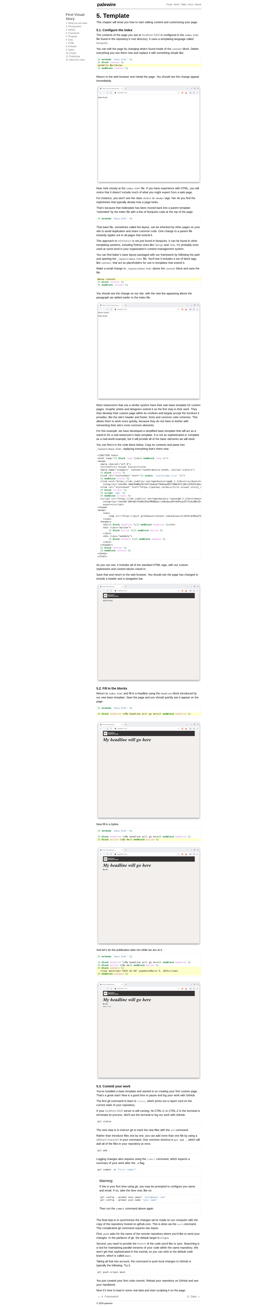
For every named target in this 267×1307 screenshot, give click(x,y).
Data (191, 1296)
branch (141, 1243)
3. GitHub (70, 30)
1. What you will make (76, 23)
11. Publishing (73, 56)
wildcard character (107, 1139)
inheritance (124, 240)
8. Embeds (71, 46)
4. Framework (72, 33)
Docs (190, 4)
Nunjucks (102, 43)
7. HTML (70, 43)
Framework (109, 1296)
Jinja (172, 244)
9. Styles (70, 50)
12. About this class (75, 60)
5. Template (71, 36)
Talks (183, 4)
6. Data (69, 40)
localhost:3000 (151, 34)
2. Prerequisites (73, 26)
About (198, 4)
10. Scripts (71, 53)
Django (159, 244)
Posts (169, 4)
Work (177, 4)
